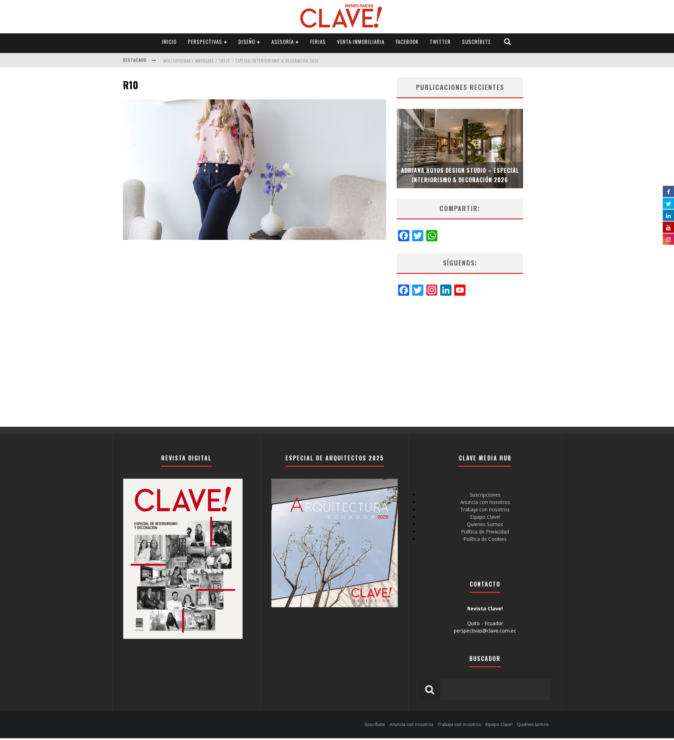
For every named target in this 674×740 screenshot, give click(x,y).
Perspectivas (205, 41)
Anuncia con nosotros (485, 502)
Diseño (246, 41)
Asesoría (282, 41)
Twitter (440, 41)
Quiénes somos (532, 724)
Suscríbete (476, 41)
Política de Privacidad (485, 531)
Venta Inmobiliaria (360, 41)
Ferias (318, 41)
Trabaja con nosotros (485, 509)
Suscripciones (485, 494)
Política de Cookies (485, 539)
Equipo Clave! (485, 516)
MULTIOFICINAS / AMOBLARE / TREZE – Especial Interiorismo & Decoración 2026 (241, 61)
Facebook (407, 41)
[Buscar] (507, 42)
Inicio (169, 41)
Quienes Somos (485, 524)
